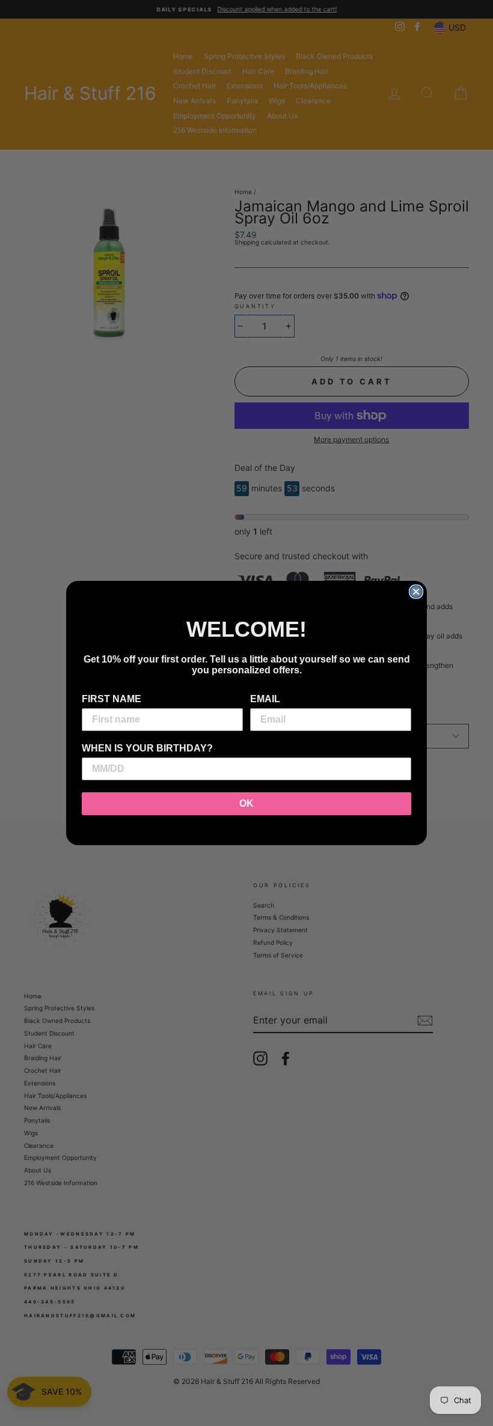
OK (246, 803)
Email (265, 699)
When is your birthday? (147, 748)
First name (111, 699)
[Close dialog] (416, 592)
